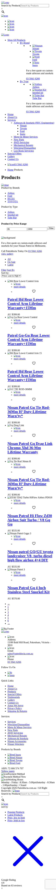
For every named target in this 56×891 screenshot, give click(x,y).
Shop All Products (16, 40)
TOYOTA (12, 201)
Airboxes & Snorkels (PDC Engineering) (34, 122)
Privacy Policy (14, 708)
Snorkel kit (37, 92)
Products (11, 691)
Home (10, 114)
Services (11, 120)
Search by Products (10, 5)
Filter (51, 228)
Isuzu (35, 65)
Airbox (35, 87)
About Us (12, 117)
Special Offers (14, 153)
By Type (24, 81)
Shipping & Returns (17, 711)
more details (20, 286)
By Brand (25, 43)
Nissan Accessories (16, 741)
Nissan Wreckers (15, 744)
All (9, 259)
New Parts (19, 139)
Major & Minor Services (26, 136)
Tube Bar (37, 98)
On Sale (11, 262)
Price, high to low (16, 820)
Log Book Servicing (24, 150)
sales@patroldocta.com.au (20, 653)
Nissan (35, 48)
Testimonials (13, 697)
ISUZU (11, 198)
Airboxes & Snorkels (17, 738)
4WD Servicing (21, 142)
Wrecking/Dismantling (25, 148)
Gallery (11, 156)
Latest (10, 264)
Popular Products (15, 812)
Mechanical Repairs (23, 145)
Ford (34, 59)
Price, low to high (16, 817)
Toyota (35, 54)
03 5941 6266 (33, 78)
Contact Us (13, 159)
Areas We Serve (15, 705)
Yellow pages (7, 771)
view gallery (7, 254)
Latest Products (15, 815)
